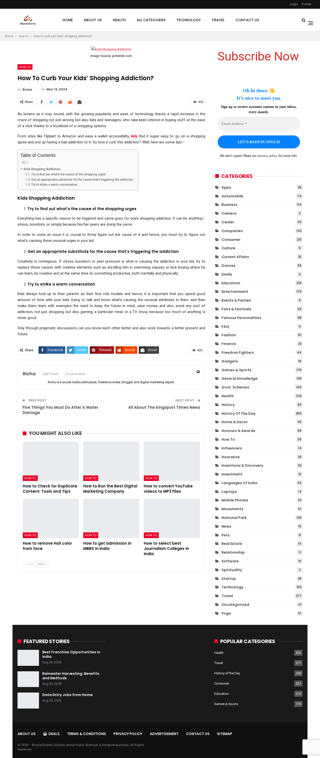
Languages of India (239, 482)
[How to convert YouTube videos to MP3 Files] (172, 461)
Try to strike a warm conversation (54, 184)
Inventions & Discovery (242, 465)
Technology (188, 19)
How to (25, 67)
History (228, 404)
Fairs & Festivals (236, 309)
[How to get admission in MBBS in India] (111, 518)
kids (134, 136)
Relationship (233, 552)
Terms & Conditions (86, 733)
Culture (228, 248)
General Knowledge (240, 378)
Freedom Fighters (238, 352)
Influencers (232, 448)
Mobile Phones (235, 500)
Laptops (229, 491)
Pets (226, 535)
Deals (227, 274)
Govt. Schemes (235, 387)
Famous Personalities (241, 317)
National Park (234, 517)
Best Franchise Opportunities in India (71, 654)
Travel (218, 19)
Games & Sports (237, 370)
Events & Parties (236, 300)
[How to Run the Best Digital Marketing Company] (111, 461)
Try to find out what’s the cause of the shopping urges (68, 174)
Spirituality (232, 569)
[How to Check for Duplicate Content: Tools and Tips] (51, 461)
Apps (226, 187)
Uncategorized (235, 604)
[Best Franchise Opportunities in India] (28, 658)
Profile (306, 4)
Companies (232, 230)
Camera (229, 213)
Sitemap (224, 733)
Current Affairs (235, 256)
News (226, 526)
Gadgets (230, 361)
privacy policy (268, 156)
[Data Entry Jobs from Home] (28, 701)
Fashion (229, 335)
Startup (229, 578)
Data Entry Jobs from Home (67, 694)
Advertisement (164, 733)
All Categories (151, 19)
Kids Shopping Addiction (42, 169)
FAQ (225, 326)
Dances (229, 265)
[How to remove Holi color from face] (51, 518)
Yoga (226, 613)
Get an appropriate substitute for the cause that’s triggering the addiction (82, 179)
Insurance (231, 456)
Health (119, 19)
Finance (229, 343)
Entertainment (235, 291)
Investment (232, 474)
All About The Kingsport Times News (164, 407)
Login (294, 4)
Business (230, 204)
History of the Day (239, 413)
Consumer (231, 239)
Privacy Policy (128, 733)
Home (67, 19)
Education (231, 283)
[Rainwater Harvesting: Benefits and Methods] (28, 679)
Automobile (232, 196)
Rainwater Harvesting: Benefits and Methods (70, 676)
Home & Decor (235, 421)
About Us (93, 19)
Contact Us (247, 19)
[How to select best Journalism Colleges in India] (172, 518)
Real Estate (232, 543)
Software (230, 561)
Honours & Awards (238, 430)
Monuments (233, 508)
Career (228, 222)
